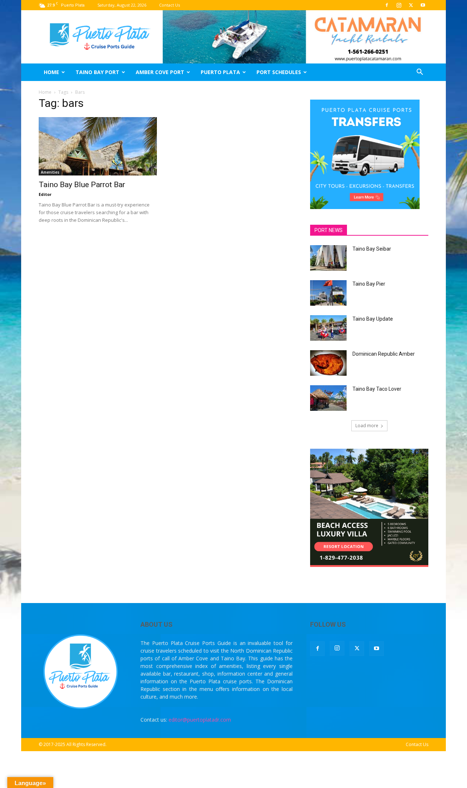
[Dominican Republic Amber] (328, 363)
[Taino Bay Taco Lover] (328, 398)
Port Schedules (278, 72)
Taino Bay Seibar (371, 249)
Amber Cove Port (160, 72)
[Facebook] (386, 5)
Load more (366, 425)
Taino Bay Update (372, 319)
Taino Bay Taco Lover (376, 389)
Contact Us (169, 5)
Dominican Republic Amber (383, 354)
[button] (419, 72)
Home (51, 72)
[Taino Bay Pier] (328, 293)
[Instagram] (398, 5)
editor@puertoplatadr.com (200, 719)
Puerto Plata (220, 72)
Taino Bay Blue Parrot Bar (82, 184)
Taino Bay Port (97, 72)
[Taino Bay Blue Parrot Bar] (98, 146)
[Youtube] (422, 5)
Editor (45, 194)
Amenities (50, 172)
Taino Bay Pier (368, 284)
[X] (410, 5)
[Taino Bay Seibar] (328, 258)
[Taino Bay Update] (328, 328)
